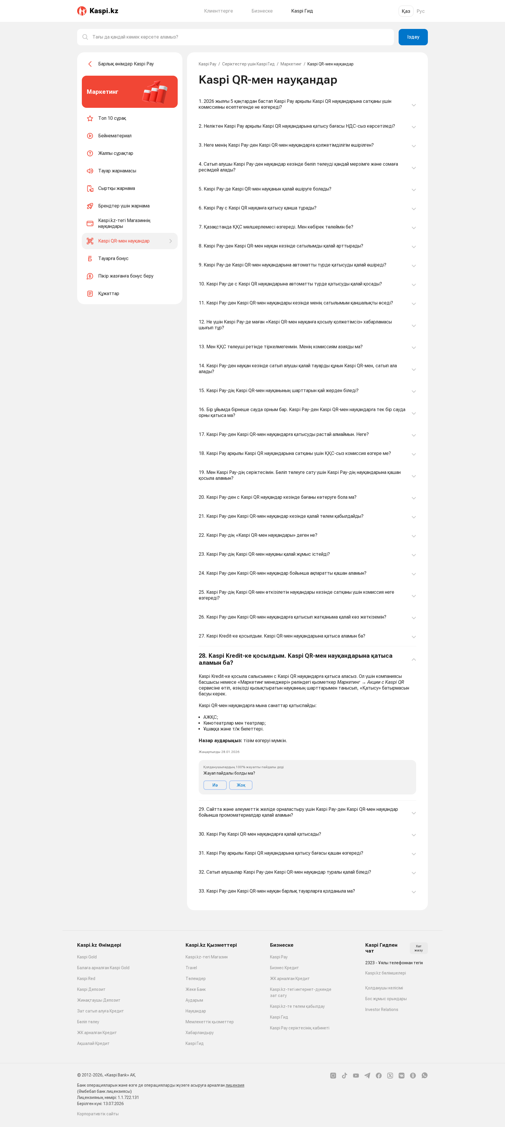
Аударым (194, 1000)
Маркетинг (291, 64)
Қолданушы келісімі (384, 988)
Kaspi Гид (195, 1043)
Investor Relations (381, 1009)
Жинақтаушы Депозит (98, 1000)
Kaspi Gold (87, 957)
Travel (191, 967)
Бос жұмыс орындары (386, 998)
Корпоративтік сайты (98, 1114)
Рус (421, 11)
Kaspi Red (86, 978)
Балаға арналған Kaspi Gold (103, 967)
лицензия (235, 1085)
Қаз (406, 11)
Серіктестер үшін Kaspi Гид (248, 64)
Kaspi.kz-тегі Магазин (207, 957)
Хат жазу (418, 948)
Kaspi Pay (207, 64)
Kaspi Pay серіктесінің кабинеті (299, 1028)
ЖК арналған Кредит (97, 1032)
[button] (307, 723)
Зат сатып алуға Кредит (100, 1011)
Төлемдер (196, 978)
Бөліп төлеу (88, 1021)
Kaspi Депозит (91, 989)
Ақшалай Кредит (93, 1043)
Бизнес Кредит (284, 967)
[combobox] (240, 37)
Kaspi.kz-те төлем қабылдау (297, 1006)
